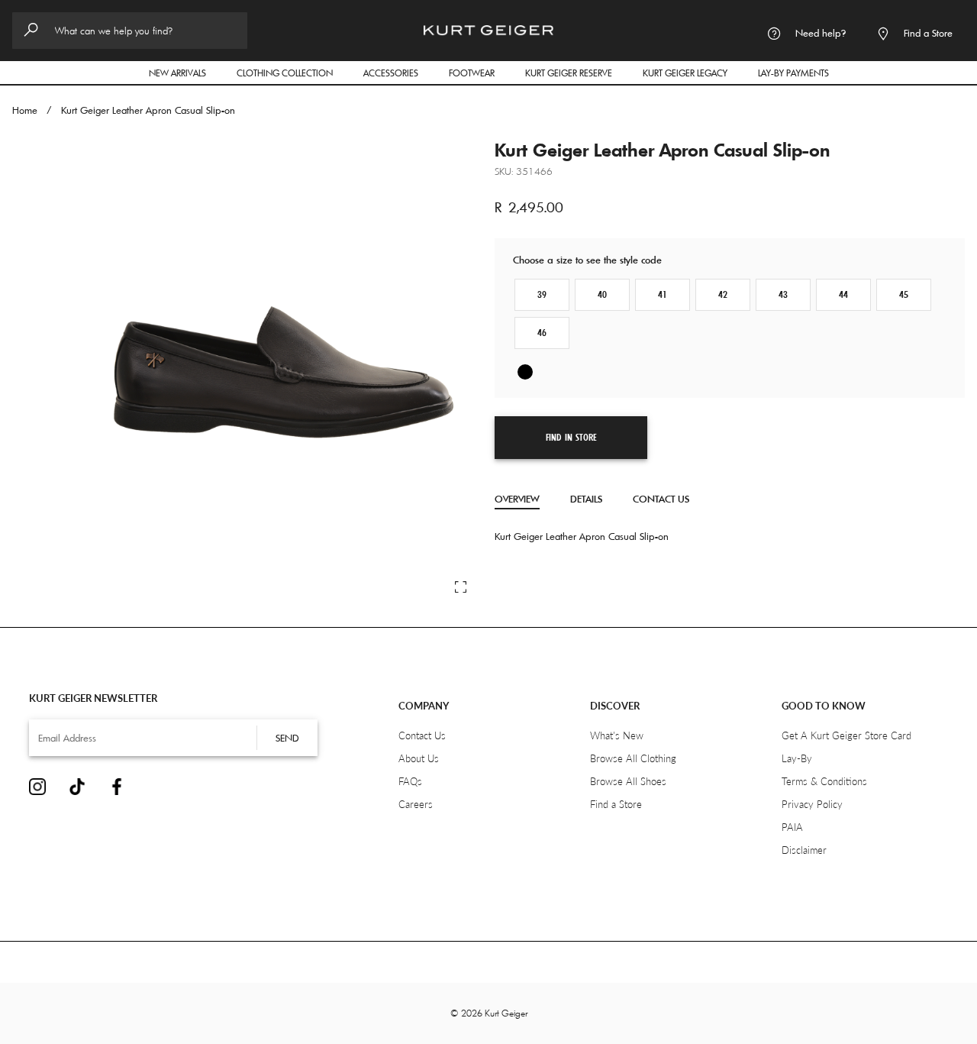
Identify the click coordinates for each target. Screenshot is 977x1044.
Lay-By (797, 758)
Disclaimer (804, 850)
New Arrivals (177, 73)
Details (586, 499)
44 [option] (843, 295)
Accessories (398, 72)
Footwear (479, 72)
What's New (616, 735)
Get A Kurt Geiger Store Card (846, 735)
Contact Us (661, 499)
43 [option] (783, 295)
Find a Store (616, 804)
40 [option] (602, 295)
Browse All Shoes (628, 781)
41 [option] (662, 295)
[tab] (517, 499)
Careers (415, 804)
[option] (525, 372)
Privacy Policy (812, 804)
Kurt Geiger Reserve (568, 73)
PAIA (792, 827)
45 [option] (903, 295)
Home (24, 110)
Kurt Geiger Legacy (693, 72)
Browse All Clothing (633, 758)
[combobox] (129, 30)
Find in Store (571, 437)
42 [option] (722, 295)
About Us (418, 758)
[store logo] (488, 24)
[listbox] (729, 373)
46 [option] (542, 333)
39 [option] (542, 295)
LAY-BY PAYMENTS (793, 73)
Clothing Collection (292, 72)
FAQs (410, 781)
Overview (517, 499)
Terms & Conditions (824, 781)
